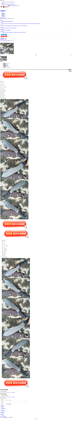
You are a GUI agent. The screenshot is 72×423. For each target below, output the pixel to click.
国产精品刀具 (38, 23)
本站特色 (3, 415)
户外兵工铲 (3, 32)
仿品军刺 (14, 23)
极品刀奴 (17, 23)
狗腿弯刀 (3, 15)
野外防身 (1, 20)
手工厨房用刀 (35, 23)
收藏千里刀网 (2, 0)
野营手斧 (31, 23)
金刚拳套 (26, 25)
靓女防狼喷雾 (9, 21)
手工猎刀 (27, 23)
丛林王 (14, 5)
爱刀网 (5, 416)
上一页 (10, 392)
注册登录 (3, 406)
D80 (12, 5)
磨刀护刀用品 (24, 32)
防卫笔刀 (12, 25)
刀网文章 (2, 38)
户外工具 (21, 32)
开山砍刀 (9, 18)
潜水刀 (22, 23)
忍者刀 (29, 23)
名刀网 (3, 416)
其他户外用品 (2, 31)
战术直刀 (3, 23)
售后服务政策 (3, 408)
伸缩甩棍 (5, 21)
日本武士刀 (24, 23)
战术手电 (16, 32)
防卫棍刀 (19, 23)
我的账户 (3, 3)
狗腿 (15, 5)
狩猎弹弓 (12, 21)
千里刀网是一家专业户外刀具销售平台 (5, 40)
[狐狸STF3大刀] (7, 54)
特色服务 (2, 414)
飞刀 (17, 5)
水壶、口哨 (13, 32)
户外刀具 (6, 18)
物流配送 (2, 412)
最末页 (14, 392)
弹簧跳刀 (14, 25)
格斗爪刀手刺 (17, 25)
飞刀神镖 (21, 25)
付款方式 (3, 16)
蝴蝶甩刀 (9, 25)
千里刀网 (4, 417)
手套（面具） (7, 32)
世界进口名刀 (2, 29)
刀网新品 (3, 13)
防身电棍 (3, 21)
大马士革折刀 (6, 25)
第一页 (8, 392)
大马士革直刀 (6, 23)
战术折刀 (3, 25)
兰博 (18, 5)
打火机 (18, 32)
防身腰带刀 (10, 32)
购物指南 (2, 405)
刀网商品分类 (3, 10)
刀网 (2, 12)
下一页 (12, 392)
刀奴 (11, 5)
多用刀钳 (23, 25)
